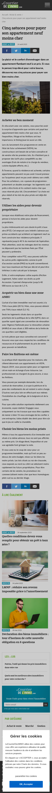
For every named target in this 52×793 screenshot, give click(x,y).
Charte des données (30, 764)
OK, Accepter (26, 784)
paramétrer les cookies (26, 776)
